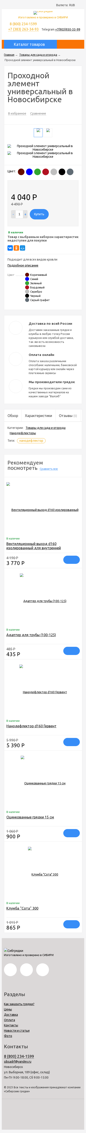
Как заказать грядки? (19, 1004)
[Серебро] (53, 172)
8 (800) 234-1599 (19, 1056)
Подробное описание (22, 265)
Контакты (11, 1025)
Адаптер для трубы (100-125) (31, 635)
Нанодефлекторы (23, 433)
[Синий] (29, 172)
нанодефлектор (31, 440)
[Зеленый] (37, 172)
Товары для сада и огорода (45, 428)
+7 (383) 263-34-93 (23, 29)
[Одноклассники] (16, 248)
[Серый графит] (70, 172)
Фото (8, 1036)
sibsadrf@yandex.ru (17, 1061)
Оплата (9, 1020)
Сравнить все (49, 468)
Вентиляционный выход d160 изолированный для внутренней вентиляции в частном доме (33, 548)
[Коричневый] (21, 172)
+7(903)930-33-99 (67, 29)
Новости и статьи (17, 1030)
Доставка (11, 1014)
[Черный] (62, 172)
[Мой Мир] (22, 248)
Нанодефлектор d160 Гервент (31, 726)
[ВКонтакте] (10, 248)
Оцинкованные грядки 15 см (30, 817)
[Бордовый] (45, 172)
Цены (8, 1009)
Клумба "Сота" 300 (22, 908)
